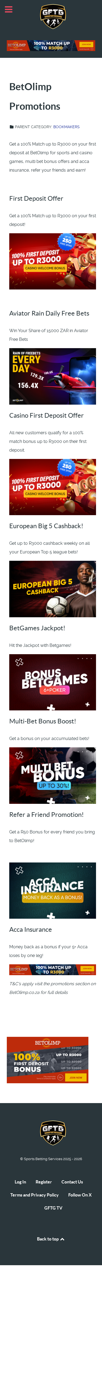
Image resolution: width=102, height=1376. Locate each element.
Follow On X (80, 1194)
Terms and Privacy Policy (34, 1194)
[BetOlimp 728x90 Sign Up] (51, 45)
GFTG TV (53, 1207)
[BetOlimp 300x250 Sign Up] (47, 1059)
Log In (20, 1181)
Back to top (48, 1238)
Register (44, 1181)
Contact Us (72, 1181)
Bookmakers (66, 127)
